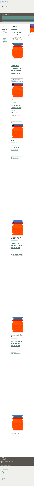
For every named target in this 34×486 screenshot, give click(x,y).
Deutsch (4, 9)
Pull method (13, 116)
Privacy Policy (4, 458)
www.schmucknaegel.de (7, 462)
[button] (13, 43)
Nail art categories (5, 469)
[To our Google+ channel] (5, 1)
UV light (14, 40)
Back (4, 470)
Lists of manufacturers (6, 474)
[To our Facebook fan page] (8, 1)
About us (3, 457)
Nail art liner (13, 156)
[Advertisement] (31, 48)
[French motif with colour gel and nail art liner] (17, 122)
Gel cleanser (18, 78)
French (16, 37)
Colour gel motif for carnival (15, 147)
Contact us (4, 459)
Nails (4, 472)
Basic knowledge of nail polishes (5, 32)
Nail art (19, 37)
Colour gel (13, 37)
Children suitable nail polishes (4, 35)
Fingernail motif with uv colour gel (16, 32)
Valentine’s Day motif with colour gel (17, 245)
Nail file (16, 39)
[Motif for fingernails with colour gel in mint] (17, 81)
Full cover (17, 348)
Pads (19, 39)
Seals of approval (5, 473)
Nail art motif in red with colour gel (17, 343)
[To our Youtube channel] (1, 1)
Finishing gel (17, 38)
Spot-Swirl (16, 254)
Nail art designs (7, 6)
